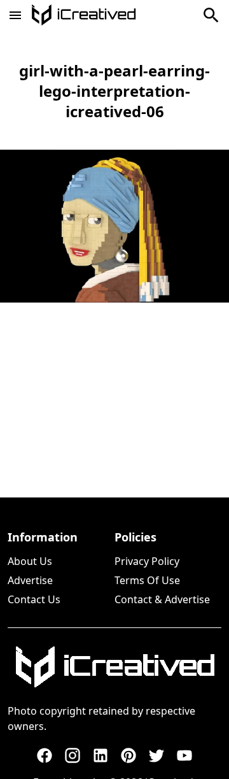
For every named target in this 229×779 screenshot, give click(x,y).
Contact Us (34, 599)
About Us (30, 561)
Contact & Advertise (162, 599)
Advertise (30, 580)
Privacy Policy (146, 561)
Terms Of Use (147, 580)
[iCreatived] (114, 667)
